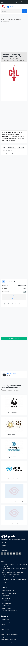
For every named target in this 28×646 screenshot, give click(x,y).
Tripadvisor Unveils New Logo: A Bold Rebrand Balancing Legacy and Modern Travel (13, 573)
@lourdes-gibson (11, 373)
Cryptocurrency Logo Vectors (9, 637)
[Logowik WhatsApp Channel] (20, 553)
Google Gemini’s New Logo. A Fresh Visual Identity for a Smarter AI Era (14, 569)
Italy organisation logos (8, 153)
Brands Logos (9, 19)
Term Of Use (5, 550)
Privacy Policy (5, 547)
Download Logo (15, 338)
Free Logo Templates (7, 622)
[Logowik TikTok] (17, 553)
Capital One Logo (6, 603)
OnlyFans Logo (5, 595)
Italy (24, 288)
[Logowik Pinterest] (11, 553)
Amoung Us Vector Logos (8, 590)
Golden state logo (6, 608)
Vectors (4, 627)
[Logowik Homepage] (7, 6)
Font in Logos (5, 629)
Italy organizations (7, 150)
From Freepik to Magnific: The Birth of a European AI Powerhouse (14, 565)
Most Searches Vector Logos (9, 639)
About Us (4, 542)
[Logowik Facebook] (2, 553)
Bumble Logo (5, 605)
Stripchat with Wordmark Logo (9, 610)
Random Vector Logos (7, 642)
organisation (21, 147)
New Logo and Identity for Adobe (10, 577)
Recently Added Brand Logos (9, 632)
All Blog (4, 582)
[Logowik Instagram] (8, 553)
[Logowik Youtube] (14, 553)
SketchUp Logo (6, 598)
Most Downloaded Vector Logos (10, 634)
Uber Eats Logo (6, 600)
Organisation (17, 19)
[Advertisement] (14, 38)
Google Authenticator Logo (9, 593)
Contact (4, 545)
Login (16, 2)
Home (2, 19)
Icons (3, 624)
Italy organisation (11, 147)
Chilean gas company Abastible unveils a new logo (14, 579)
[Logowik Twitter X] (5, 553)
